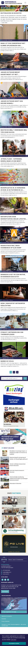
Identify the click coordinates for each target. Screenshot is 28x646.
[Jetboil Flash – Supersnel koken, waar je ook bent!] (14, 148)
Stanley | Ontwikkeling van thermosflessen (12, 333)
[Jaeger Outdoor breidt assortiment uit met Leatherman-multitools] (14, 61)
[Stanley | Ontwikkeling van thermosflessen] (14, 321)
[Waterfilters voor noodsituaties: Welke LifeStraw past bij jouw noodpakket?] (14, 206)
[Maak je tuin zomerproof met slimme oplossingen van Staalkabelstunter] (14, 32)
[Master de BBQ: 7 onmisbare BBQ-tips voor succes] (14, 119)
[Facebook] (2, 579)
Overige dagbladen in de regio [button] (9, 611)
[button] (4, 23)
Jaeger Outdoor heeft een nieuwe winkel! (12, 102)
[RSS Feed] (8, 579)
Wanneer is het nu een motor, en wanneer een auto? (13, 275)
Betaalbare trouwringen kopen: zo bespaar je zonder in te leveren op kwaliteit (18, 452)
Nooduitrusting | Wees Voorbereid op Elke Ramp (11, 246)
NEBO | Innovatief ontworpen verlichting (13, 304)
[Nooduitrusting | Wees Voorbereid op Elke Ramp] (14, 235)
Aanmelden (5, 591)
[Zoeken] (25, 378)
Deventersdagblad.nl (10, 2)
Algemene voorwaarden (7, 616)
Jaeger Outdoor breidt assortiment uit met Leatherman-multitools (11, 73)
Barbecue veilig (7, 361)
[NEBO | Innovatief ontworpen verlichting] (14, 292)
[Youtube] (5, 579)
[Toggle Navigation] (25, 3)
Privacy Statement (5, 621)
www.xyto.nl (6, 574)
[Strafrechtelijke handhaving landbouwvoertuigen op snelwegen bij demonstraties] (4, 479)
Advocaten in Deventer (15, 483)
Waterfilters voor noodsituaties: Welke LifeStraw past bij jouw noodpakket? (14, 218)
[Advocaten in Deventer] (4, 486)
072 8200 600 (6, 570)
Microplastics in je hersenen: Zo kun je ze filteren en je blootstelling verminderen (13, 189)
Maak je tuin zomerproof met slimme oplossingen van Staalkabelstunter (13, 44)
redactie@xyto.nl (7, 572)
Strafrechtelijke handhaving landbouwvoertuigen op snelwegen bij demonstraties (19, 478)
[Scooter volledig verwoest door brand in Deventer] (4, 466)
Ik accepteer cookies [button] (14, 643)
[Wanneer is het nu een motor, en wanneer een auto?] (14, 264)
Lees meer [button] (13, 639)
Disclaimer (4, 618)
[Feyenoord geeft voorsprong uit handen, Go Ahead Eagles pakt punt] (4, 460)
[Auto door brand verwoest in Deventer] (4, 473)
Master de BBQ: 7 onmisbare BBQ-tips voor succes (14, 131)
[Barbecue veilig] (14, 350)
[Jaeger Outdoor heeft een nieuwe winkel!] (14, 90)
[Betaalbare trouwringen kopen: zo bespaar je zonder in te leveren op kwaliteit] (4, 453)
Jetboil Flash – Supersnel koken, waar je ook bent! (11, 160)
